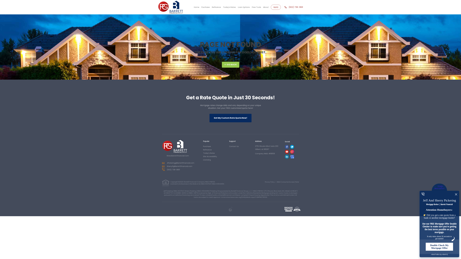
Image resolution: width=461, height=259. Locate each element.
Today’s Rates (229, 7)
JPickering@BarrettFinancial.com (180, 163)
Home (196, 7)
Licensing (207, 160)
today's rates (209, 153)
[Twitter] (292, 148)
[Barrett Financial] (174, 146)
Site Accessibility (210, 156)
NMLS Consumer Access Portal (288, 182)
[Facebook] (287, 148)
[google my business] (292, 156)
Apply (275, 7)
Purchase (205, 7)
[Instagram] (292, 153)
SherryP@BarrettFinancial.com (179, 166)
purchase (207, 146)
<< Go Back (230, 64)
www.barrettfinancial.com (178, 156)
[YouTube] (287, 153)
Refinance (216, 7)
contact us (234, 146)
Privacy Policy (270, 182)
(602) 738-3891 (296, 7)
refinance (207, 150)
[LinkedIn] (287, 158)
